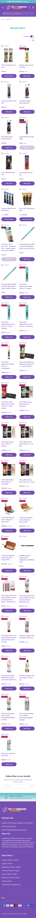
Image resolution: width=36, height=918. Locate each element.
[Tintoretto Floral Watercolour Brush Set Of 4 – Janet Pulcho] (9, 391)
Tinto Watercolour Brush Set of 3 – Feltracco (25, 404)
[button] (33, 7)
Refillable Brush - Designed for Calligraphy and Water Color (27, 559)
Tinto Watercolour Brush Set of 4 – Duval (27, 481)
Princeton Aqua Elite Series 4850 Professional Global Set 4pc (26, 717)
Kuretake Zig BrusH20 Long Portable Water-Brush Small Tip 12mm (8, 286)
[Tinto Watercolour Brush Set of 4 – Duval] (27, 469)
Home (3, 19)
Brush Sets (9, 19)
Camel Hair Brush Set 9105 (26, 138)
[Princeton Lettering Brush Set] (9, 743)
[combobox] (18, 13)
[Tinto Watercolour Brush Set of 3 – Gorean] (9, 431)
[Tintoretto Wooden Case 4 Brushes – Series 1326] (27, 507)
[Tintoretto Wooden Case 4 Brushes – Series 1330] (9, 545)
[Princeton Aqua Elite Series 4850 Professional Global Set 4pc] (27, 703)
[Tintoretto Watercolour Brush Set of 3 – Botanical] (27, 312)
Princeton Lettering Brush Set (8, 754)
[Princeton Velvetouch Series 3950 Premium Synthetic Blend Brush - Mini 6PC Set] (9, 585)
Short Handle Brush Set (8, 174)
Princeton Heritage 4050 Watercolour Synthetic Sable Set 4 (8, 678)
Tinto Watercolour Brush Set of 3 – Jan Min (26, 444)
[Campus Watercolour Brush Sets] (9, 198)
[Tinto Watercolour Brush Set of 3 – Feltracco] (27, 392)
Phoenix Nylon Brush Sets (8, 66)
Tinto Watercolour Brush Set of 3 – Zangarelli (7, 482)
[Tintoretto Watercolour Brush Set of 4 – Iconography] (9, 352)
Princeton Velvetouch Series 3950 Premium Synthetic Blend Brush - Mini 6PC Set (8, 599)
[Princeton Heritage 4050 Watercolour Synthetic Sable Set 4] (9, 665)
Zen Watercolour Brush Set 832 (25, 102)
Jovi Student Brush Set (26, 174)
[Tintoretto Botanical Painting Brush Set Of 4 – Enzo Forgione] (27, 352)
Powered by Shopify (22, 913)
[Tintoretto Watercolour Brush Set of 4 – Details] (27, 274)
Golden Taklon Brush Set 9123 (26, 66)
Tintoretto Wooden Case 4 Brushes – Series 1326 (26, 520)
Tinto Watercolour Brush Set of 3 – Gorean (7, 444)
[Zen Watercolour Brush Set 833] (9, 126)
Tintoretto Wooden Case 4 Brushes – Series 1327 (8, 520)
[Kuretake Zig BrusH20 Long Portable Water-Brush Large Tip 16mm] (27, 234)
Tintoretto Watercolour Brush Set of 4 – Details (25, 286)
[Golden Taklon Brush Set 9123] (27, 55)
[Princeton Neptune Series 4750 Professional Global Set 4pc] (9, 703)
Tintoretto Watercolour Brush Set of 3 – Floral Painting (7, 325)
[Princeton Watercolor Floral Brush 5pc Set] (27, 625)
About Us (26, 1)
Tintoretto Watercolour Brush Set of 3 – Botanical (26, 324)
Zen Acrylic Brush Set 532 (8, 102)
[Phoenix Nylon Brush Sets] (9, 55)
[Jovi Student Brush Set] (27, 162)
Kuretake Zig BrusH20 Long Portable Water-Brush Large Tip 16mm (27, 246)
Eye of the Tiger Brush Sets (27, 209)
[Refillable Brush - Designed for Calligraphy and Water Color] (27, 545)
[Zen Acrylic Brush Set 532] (9, 90)
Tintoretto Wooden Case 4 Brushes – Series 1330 (8, 558)
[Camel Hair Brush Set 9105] (27, 126)
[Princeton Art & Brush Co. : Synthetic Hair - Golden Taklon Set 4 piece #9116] (9, 234)
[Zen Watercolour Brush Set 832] (27, 91)
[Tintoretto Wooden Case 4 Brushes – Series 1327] (9, 507)
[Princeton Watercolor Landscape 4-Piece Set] (27, 665)
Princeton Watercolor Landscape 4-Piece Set (26, 678)
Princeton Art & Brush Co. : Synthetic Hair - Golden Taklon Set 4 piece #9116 (8, 247)
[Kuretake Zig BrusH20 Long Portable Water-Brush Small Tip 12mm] (9, 274)
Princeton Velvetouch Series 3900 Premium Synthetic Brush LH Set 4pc (8, 639)
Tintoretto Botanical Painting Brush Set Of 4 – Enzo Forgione (26, 364)
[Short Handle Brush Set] (9, 162)
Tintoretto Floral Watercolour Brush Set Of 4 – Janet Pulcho (7, 405)
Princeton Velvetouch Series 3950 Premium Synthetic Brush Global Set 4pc (26, 599)
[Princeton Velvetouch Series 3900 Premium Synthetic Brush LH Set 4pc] (9, 625)
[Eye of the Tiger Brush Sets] (27, 198)
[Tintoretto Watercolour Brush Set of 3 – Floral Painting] (9, 312)
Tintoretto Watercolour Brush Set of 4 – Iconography (7, 365)
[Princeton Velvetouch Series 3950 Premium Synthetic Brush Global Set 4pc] (27, 585)
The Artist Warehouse (11, 913)
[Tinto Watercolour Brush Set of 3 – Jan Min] (27, 432)
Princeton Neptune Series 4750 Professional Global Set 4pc (8, 716)
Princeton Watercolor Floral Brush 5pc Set (26, 637)
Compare (26, 36)
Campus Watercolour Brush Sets (8, 209)
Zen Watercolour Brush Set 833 (7, 138)
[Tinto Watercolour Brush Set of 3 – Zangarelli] (9, 469)
